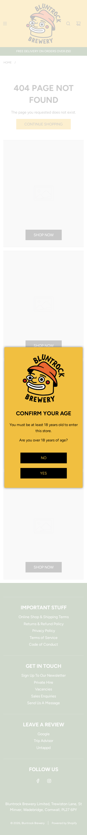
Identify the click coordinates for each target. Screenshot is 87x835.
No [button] (43, 458)
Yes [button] (43, 473)
